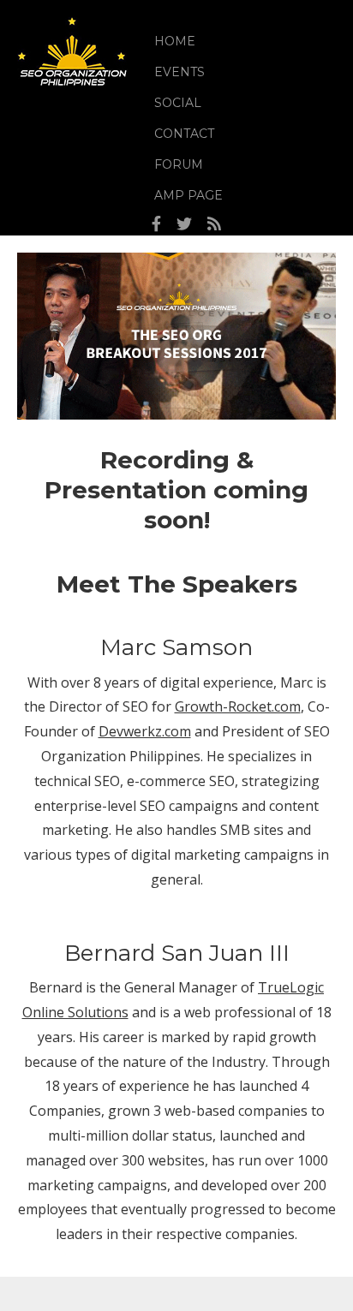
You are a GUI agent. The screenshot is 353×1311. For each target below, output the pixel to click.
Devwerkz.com (145, 731)
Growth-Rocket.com (238, 706)
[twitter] (184, 224)
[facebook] (156, 224)
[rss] (214, 224)
